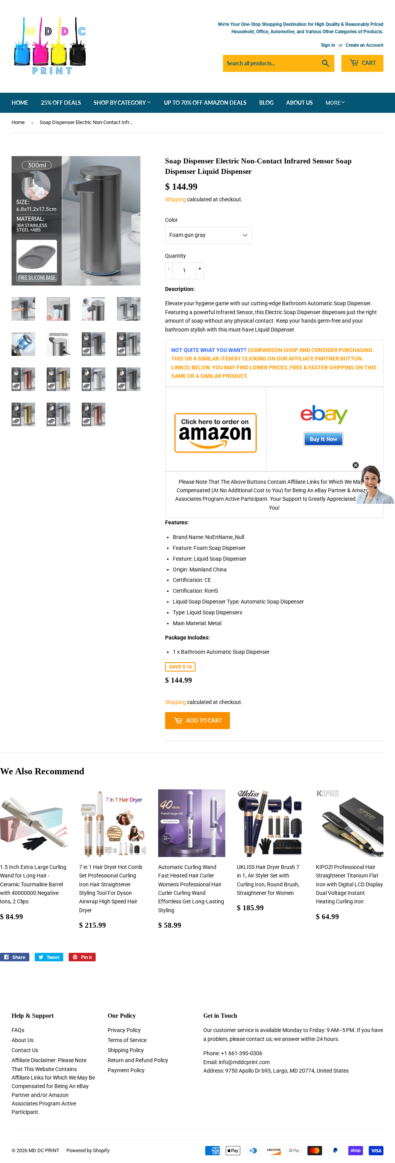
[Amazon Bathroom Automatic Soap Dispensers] (215, 433)
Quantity (175, 256)
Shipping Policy (126, 1050)
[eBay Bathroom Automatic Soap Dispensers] (324, 429)
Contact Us (25, 1050)
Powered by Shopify (88, 1150)
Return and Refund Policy (138, 1060)
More (333, 103)
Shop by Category (120, 102)
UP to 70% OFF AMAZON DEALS (205, 102)
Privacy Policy (124, 1030)
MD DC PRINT (44, 1150)
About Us (299, 102)
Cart (368, 63)
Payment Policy (126, 1070)
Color (171, 220)
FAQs (18, 1030)
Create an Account (364, 45)
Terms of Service (127, 1040)
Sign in (328, 45)
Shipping (175, 199)
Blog (266, 102)
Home (20, 102)
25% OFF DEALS (61, 102)
